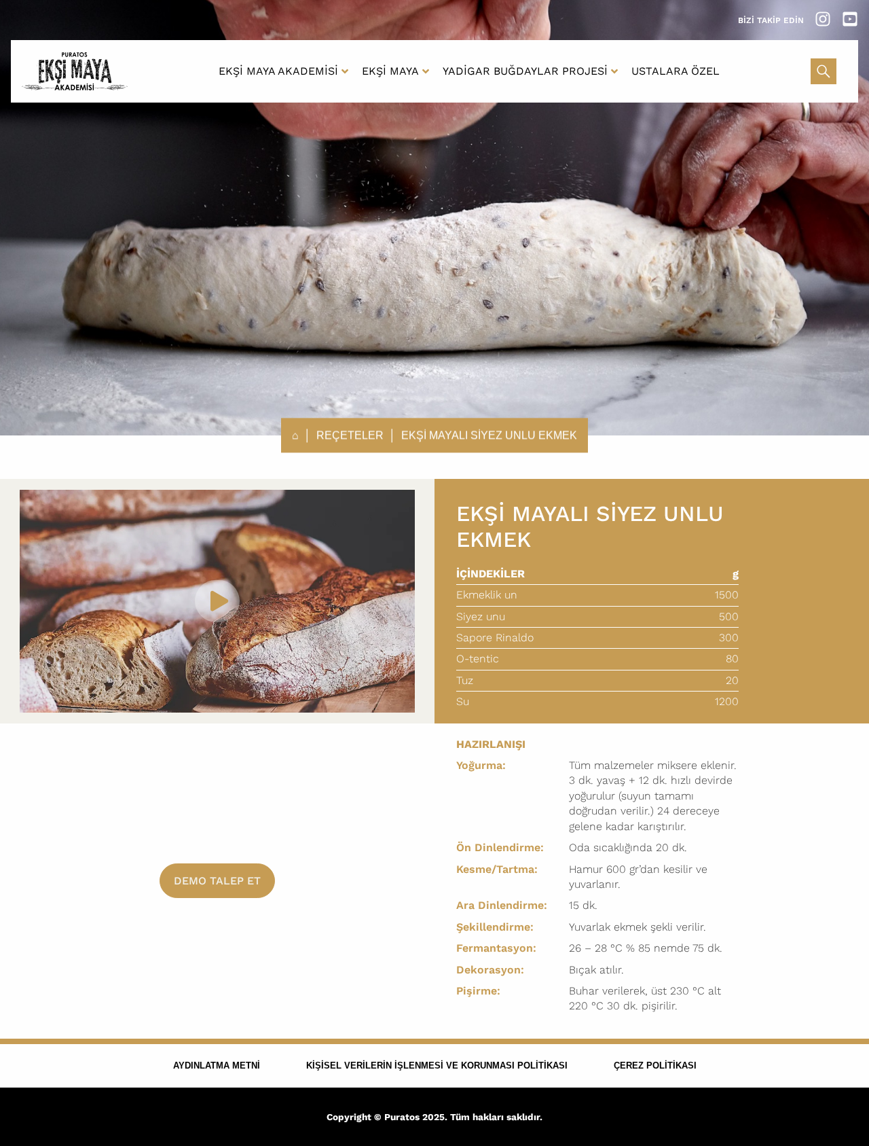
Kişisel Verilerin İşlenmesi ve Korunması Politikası (437, 1065)
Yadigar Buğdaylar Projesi (525, 71)
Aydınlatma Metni (216, 1065)
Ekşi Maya (390, 71)
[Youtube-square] (850, 19)
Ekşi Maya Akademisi (278, 71)
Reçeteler (350, 435)
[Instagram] (823, 19)
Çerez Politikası (655, 1065)
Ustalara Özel (675, 71)
